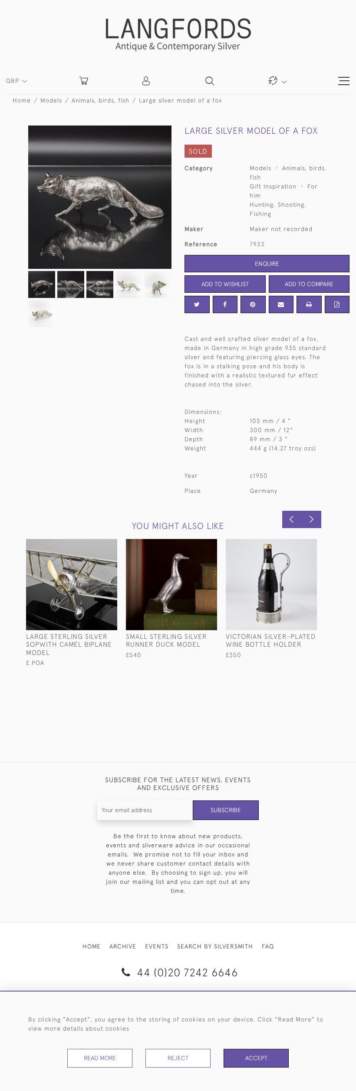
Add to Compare (309, 284)
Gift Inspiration (273, 186)
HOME (91, 946)
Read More (100, 1058)
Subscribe (226, 810)
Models (51, 100)
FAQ (268, 946)
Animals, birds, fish (100, 100)
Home (22, 100)
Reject (178, 1058)
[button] (147, 80)
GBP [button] (13, 80)
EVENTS (156, 946)
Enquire (267, 263)
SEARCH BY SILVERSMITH (215, 946)
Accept (256, 1058)
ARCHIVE (122, 946)
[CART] (84, 80)
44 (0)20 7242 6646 (186, 972)
